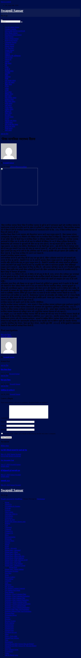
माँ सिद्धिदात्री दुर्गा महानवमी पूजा (10, 470)
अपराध (7, 61)
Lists (6, 583)
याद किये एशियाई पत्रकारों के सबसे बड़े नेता (14, 450)
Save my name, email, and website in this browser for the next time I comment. (29, 434)
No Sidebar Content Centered (15, 588)
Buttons (7, 523)
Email (3, 426)
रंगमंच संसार (8, 107)
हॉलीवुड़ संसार (9, 100)
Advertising (9, 516)
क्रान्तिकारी (8, 52)
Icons (7, 575)
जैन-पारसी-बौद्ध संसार (11, 124)
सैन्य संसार (8, 92)
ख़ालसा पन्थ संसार (10, 121)
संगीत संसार (8, 103)
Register (8, 619)
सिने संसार (8, 96)
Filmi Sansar (9, 37)
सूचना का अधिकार (6, 337)
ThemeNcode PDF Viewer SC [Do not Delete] (20, 646)
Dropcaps (8, 539)
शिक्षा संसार (8, 84)
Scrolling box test (11, 632)
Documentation (10, 537)
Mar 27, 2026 (5, 475)
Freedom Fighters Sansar (13, 35)
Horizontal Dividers (11, 571)
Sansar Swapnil (16, 454)
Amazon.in (8, 518)
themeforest (9, 642)
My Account (9, 586)
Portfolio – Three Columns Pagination (17, 604)
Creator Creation (10, 29)
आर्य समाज (8, 105)
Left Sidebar (9, 579)
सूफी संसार (8, 130)
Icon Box (8, 573)
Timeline (8, 648)
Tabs (6, 640)
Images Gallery (10, 577)
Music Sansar (9, 46)
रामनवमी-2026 (5, 481)
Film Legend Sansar (11, 38)
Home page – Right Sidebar (14, 569)
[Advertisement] (40, 215)
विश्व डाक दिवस (6, 335)
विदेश (6, 75)
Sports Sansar (9, 50)
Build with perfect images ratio (15, 521)
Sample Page (9, 625)
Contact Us (9, 531)
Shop (7, 634)
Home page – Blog (11, 552)
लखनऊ (7, 54)
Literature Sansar (10, 42)
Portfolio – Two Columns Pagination (17, 607)
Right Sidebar (9, 623)
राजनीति (7, 73)
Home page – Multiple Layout (15, 565)
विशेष (6, 79)
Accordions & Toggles (12, 506)
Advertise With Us (11, 514)
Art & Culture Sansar (12, 27)
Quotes (7, 617)
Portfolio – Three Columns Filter (16, 602)
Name (3, 422)
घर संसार (8, 115)
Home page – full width (13, 562)
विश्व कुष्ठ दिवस (6, 380)
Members (8, 585)
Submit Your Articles (12, 638)
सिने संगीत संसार (10, 102)
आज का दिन (8, 58)
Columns (8, 529)
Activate (8, 508)
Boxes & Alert (10, 520)
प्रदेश (7, 67)
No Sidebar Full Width (12, 590)
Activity (7, 510)
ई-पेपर (7, 86)
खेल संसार (8, 63)
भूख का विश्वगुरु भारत (11, 655)
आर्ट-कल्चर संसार (10, 80)
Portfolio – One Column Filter (15, 598)
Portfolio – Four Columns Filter (15, 594)
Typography (9, 651)
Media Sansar (9, 44)
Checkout (8, 527)
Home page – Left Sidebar (14, 564)
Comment (5, 418)
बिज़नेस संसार (9, 71)
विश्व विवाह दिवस (6, 370)
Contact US (9, 533)
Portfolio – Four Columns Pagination (17, 596)
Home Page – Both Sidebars (14, 558)
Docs (7, 535)
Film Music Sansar (11, 33)
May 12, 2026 (5, 454)
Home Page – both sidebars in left (16, 560)
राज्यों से (7, 69)
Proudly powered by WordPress (11, 499)
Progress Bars (9, 613)
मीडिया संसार (9, 94)
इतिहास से (8, 111)
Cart (6, 525)
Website (3, 429)
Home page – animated (12, 550)
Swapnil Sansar (12, 10)
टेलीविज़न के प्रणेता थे (7, 390)
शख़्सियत (8, 77)
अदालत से (8, 59)
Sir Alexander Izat (7, 460)
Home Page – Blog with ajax (14, 556)
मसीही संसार (9, 123)
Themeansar (41, 499)
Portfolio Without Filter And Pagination (18, 611)
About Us (8, 504)
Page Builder (9, 592)
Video (7, 653)
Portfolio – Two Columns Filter (15, 606)
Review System (10, 621)
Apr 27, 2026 (5, 464)
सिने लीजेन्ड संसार (10, 98)
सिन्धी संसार (8, 128)
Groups (7, 543)
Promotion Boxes (11, 615)
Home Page (13, 567)
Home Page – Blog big (12, 554)
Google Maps (9, 541)
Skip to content (6, 2)
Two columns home (11, 649)
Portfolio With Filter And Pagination (17, 609)
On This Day (9, 48)
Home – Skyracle (11, 548)
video (7, 88)
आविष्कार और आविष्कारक (13, 56)
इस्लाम (7, 119)
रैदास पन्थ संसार (10, 126)
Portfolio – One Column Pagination (17, 600)
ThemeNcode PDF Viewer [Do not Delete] (19, 644)
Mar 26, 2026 (5, 485)
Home (7, 502)
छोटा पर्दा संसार (9, 82)
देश (6, 65)
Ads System (9, 512)
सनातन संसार (9, 117)
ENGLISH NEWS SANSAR (15, 31)
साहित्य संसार (9, 109)
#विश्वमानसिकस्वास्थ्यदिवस (18, 167)
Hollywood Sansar (11, 40)
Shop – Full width (11, 636)
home (7, 546)
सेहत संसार (8, 113)
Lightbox (8, 581)
